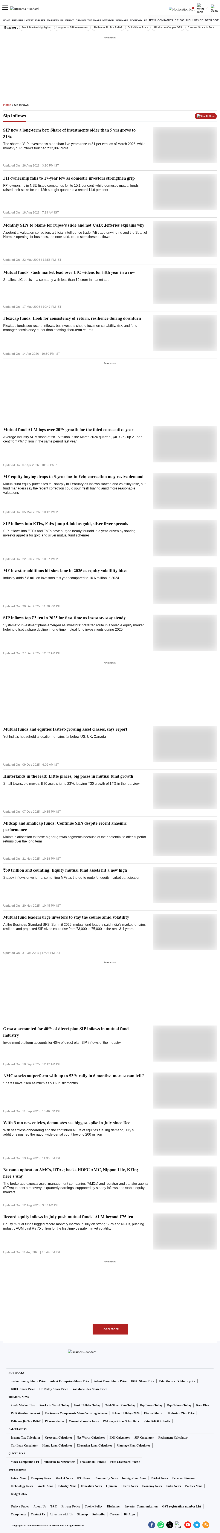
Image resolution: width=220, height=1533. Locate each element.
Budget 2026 (19, 1494)
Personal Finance (183, 1478)
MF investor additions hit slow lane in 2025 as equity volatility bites (65, 570)
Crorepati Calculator (58, 1437)
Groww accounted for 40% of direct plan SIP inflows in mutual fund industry (66, 1032)
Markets (53, 20)
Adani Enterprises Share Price (69, 1381)
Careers (114, 1514)
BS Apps (129, 1514)
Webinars (122, 20)
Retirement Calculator (173, 1437)
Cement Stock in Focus (202, 27)
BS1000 (179, 20)
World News (45, 1486)
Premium (17, 20)
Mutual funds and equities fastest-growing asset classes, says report (65, 729)
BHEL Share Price (23, 1389)
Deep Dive (212, 20)
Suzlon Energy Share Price (28, 1381)
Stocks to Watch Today (54, 1405)
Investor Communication (141, 1506)
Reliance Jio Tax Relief (108, 27)
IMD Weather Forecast (25, 1413)
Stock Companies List (25, 1461)
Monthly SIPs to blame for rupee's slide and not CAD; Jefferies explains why (73, 225)
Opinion (81, 20)
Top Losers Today (151, 1405)
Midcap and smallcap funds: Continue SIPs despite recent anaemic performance (65, 826)
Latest (29, 20)
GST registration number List (181, 1506)
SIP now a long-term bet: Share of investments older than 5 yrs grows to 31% (69, 133)
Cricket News (159, 1478)
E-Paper (40, 20)
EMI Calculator (120, 1437)
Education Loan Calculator (94, 1445)
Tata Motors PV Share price (177, 1381)
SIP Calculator (144, 1437)
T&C (53, 1506)
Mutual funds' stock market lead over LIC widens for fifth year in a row (69, 272)
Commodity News (106, 1478)
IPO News (83, 1478)
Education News (91, 1486)
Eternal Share (153, 1413)
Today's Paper (20, 1506)
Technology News (22, 1486)
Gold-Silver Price (138, 27)
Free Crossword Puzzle (125, 1461)
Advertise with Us (61, 1514)
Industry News (67, 1486)
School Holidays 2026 (125, 1413)
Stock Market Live (23, 1405)
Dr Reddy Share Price (53, 1389)
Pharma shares (54, 1421)
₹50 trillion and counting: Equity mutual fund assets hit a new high (65, 870)
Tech (152, 20)
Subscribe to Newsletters (59, 1461)
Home (6, 20)
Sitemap (82, 1514)
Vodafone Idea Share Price (89, 1389)
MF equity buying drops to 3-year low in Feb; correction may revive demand (73, 476)
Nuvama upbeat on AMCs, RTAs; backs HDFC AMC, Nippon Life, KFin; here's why (70, 1172)
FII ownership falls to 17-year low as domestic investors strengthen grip (69, 178)
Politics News (193, 1486)
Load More (110, 1329)
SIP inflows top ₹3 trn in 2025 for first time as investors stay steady (64, 618)
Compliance (18, 1514)
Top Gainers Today (179, 1405)
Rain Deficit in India (157, 1421)
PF (145, 20)
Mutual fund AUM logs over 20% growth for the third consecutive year (68, 429)
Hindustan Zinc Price (180, 1413)
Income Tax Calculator (25, 1437)
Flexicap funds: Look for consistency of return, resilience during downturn (72, 318)
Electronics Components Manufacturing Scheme (76, 1413)
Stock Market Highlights (36, 27)
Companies (165, 20)
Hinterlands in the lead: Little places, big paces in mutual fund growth (68, 776)
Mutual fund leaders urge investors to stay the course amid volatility (66, 917)
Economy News (152, 1486)
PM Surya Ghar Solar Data (121, 1421)
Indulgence (194, 20)
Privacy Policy (70, 1506)
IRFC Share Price (142, 1381)
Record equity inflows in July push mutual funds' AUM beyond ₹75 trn (68, 1216)
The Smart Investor (100, 20)
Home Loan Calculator (57, 1445)
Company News (41, 1478)
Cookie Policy (93, 1506)
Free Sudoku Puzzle (93, 1461)
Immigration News (134, 1478)
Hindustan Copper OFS (168, 27)
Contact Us (38, 1514)
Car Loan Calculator (24, 1445)
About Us (40, 1506)
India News (173, 1486)
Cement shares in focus (84, 1421)
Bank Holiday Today (87, 1405)
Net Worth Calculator (91, 1437)
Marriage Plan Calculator (133, 1445)
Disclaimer (114, 1506)
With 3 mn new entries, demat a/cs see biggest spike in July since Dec (66, 1122)
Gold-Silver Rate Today (120, 1405)
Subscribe (98, 1514)
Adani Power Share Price (110, 1381)
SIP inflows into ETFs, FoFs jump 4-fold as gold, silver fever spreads (65, 523)
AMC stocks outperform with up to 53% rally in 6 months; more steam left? (73, 1075)
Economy (136, 20)
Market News (64, 1478)
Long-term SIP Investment (72, 27)
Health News (129, 1486)
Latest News (18, 1478)
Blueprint (67, 20)
